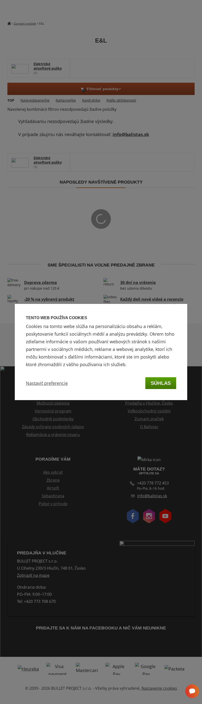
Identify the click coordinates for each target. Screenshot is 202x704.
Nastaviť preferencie (47, 383)
